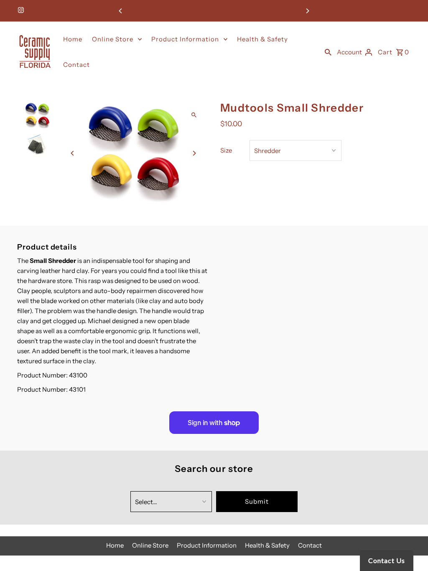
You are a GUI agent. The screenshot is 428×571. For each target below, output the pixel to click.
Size (226, 150)
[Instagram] (20, 11)
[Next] (307, 11)
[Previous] (121, 11)
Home (72, 39)
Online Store (112, 39)
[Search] (328, 51)
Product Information (185, 39)
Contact (76, 65)
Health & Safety (262, 39)
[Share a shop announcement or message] (214, 10)
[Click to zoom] (194, 114)
